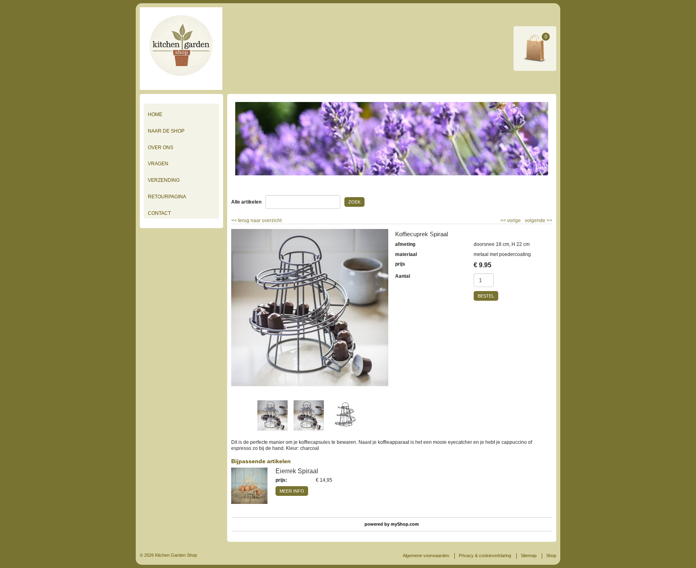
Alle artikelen (246, 202)
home (155, 114)
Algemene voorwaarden (426, 555)
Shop (551, 555)
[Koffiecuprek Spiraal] (309, 307)
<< (503, 220)
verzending (164, 180)
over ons (160, 147)
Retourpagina (167, 197)
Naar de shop (166, 131)
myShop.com (405, 524)
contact (159, 213)
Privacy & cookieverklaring (485, 555)
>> (548, 220)
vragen (158, 163)
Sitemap (528, 555)
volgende (538, 220)
